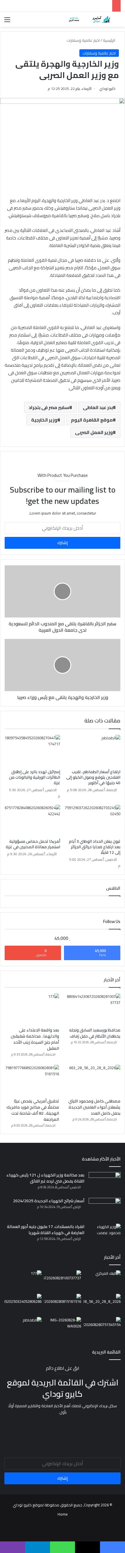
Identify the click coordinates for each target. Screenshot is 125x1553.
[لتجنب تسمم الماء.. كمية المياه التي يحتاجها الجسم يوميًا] (62, 1327)
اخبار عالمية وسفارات (83, 40)
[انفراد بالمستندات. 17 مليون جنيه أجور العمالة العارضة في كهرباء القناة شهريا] (105, 1234)
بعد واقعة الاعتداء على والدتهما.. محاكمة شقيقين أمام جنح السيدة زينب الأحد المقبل (35, 1039)
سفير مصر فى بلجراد (49, 407)
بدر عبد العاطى (98, 407)
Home (63, 1514)
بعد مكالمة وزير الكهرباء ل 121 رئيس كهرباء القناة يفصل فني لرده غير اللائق (45, 1178)
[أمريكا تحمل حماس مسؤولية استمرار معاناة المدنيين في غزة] (32, 820)
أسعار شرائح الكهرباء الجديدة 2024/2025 (48, 1201)
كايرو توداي (107, 88)
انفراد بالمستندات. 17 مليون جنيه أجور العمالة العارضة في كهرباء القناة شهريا (45, 1229)
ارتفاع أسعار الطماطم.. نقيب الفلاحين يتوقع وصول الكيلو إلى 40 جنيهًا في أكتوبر (93, 777)
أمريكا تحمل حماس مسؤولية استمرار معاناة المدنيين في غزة (33, 844)
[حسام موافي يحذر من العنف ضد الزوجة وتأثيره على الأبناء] (23, 1304)
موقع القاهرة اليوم (92, 419)
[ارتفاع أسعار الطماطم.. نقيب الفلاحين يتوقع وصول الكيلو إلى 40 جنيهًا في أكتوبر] (92, 750)
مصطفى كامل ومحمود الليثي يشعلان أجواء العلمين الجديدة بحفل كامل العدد (94, 1107)
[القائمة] (7, 21)
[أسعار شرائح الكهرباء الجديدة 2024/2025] (105, 1209)
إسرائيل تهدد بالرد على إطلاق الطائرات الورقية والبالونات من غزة (34, 777)
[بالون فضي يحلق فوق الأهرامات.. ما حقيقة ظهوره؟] (102, 1327)
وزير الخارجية (44, 419)
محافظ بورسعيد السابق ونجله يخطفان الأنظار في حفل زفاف (94, 1033)
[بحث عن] (118, 21)
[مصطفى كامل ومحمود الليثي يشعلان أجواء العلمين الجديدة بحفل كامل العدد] (93, 1080)
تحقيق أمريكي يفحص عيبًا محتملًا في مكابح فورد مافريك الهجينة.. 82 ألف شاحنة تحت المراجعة (32, 1110)
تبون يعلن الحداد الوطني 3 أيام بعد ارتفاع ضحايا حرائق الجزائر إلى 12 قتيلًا (94, 847)
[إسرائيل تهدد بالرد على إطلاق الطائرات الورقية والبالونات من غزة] (32, 750)
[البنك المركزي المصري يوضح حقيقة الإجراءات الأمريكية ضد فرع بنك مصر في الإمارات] (102, 1280)
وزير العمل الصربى (94, 432)
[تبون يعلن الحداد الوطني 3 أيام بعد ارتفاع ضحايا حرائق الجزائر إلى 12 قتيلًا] (92, 820)
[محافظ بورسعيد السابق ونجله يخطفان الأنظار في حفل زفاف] (93, 1008)
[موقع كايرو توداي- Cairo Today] (87, 19)
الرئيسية (109, 40)
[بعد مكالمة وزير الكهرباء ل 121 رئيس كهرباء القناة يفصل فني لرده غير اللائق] (105, 1183)
